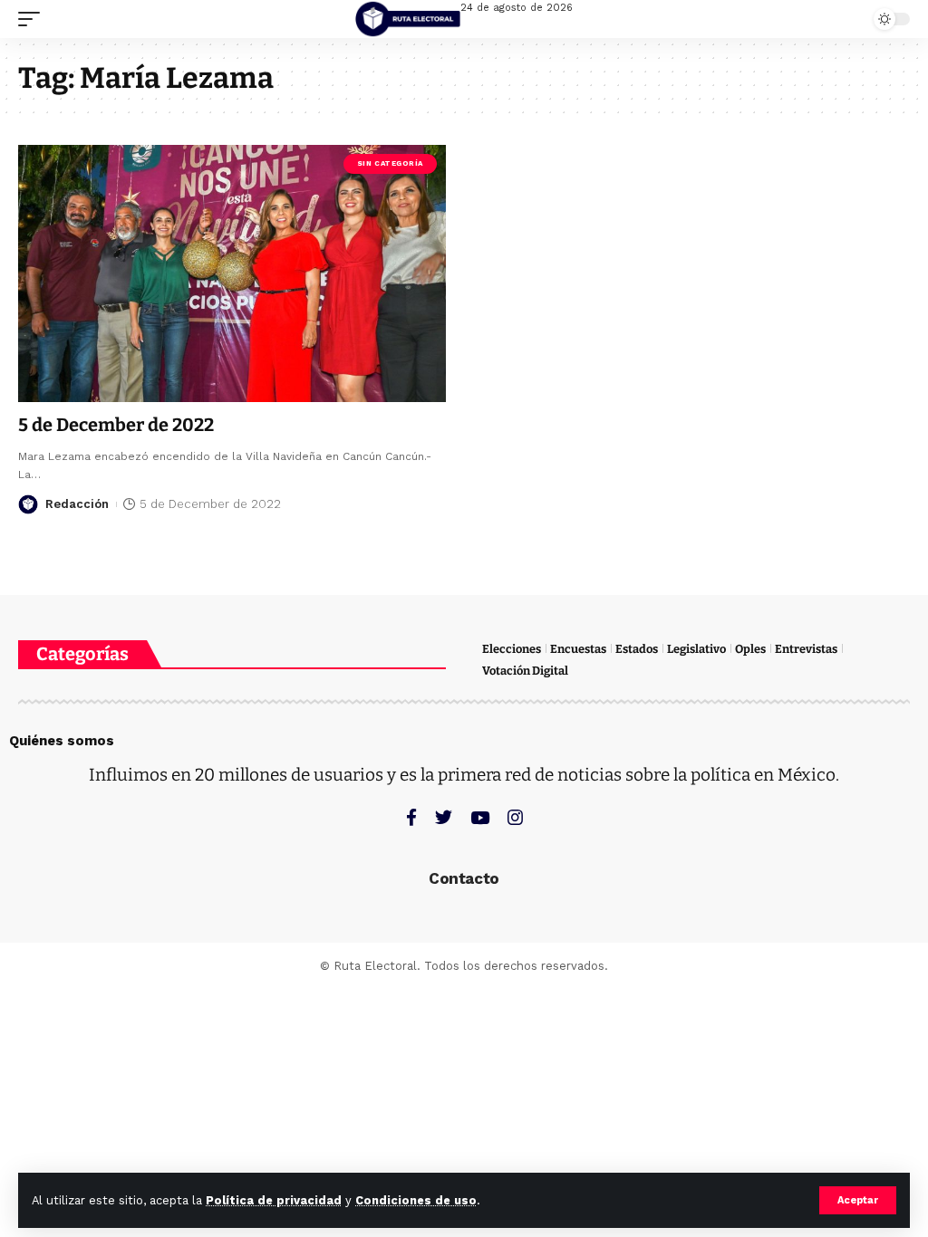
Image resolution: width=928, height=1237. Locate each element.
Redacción (77, 504)
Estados (636, 649)
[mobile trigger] (33, 19)
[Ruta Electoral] (407, 19)
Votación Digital (525, 670)
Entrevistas (806, 649)
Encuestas (578, 649)
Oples (750, 649)
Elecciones (511, 649)
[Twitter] (443, 817)
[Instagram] (515, 817)
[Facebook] (411, 817)
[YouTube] (479, 817)
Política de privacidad (274, 1200)
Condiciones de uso (416, 1200)
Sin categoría (390, 163)
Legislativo (696, 649)
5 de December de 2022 (116, 425)
